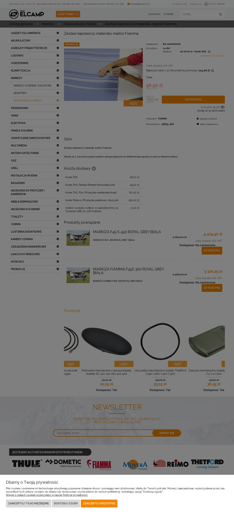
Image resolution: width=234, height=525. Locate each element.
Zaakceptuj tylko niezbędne (28, 503)
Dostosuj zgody (66, 503)
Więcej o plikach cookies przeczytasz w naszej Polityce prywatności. (47, 495)
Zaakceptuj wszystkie (99, 503)
